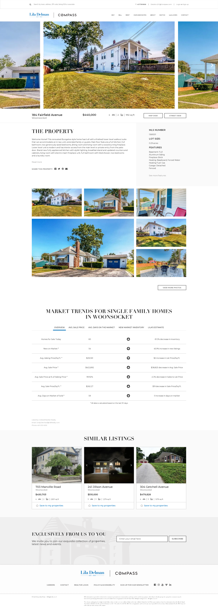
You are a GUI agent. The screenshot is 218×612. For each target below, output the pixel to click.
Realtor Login (81, 585)
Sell (120, 15)
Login (178, 4)
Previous (5, 65)
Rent (128, 15)
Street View (175, 116)
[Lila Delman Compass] (56, 15)
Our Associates (140, 15)
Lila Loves (173, 15)
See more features (157, 175)
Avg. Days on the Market (101, 327)
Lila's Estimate (156, 327)
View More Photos (172, 288)
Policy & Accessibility (104, 585)
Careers (51, 585)
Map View (153, 116)
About (153, 15)
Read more (37, 162)
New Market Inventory (131, 327)
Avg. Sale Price (76, 327)
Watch (162, 15)
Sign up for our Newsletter (134, 585)
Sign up (186, 4)
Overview (59, 327)
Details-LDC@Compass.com (161, 4)
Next (212, 65)
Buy (113, 15)
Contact (184, 15)
